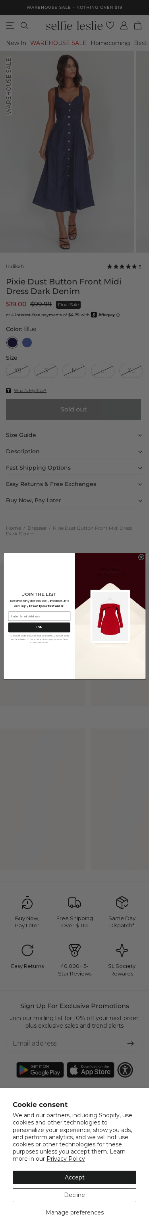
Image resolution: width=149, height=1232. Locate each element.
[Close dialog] (141, 557)
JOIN (39, 627)
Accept (75, 1177)
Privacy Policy (65, 1158)
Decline (74, 1195)
